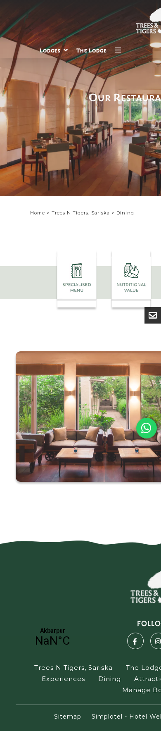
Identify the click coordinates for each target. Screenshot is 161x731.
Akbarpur (52, 637)
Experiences (63, 679)
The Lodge (91, 50)
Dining (109, 679)
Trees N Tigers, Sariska (81, 213)
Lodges (50, 50)
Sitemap (67, 716)
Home (37, 213)
